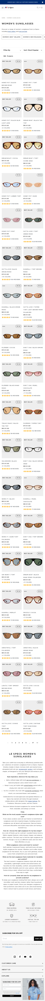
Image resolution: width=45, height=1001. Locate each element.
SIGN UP (38, 939)
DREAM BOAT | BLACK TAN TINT (32, 122)
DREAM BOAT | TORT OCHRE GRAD (30, 160)
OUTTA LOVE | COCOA (31, 685)
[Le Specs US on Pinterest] (30, 956)
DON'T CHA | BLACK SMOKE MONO (33, 349)
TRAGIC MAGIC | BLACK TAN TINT (10, 425)
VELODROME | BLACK (9, 461)
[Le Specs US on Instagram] (14, 956)
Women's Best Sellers (11, 37)
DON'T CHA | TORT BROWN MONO (33, 538)
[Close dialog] (42, 980)
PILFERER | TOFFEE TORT (32, 423)
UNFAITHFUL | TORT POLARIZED (9, 649)
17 (33, 742)
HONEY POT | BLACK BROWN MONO (9, 84)
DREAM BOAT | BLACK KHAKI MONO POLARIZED (32, 576)
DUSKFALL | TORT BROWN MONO (32, 271)
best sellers (12, 31)
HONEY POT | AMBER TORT (11, 196)
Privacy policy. (8, 946)
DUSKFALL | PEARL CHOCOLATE (29, 500)
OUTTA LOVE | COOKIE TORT (10, 725)
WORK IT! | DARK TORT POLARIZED (10, 538)
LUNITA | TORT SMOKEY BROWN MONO (10, 687)
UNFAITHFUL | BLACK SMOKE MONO (30, 649)
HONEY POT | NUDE (30, 196)
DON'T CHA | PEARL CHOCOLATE (30, 387)
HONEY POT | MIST (8, 231)
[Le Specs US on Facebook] (20, 956)
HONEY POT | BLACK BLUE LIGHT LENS (11, 122)
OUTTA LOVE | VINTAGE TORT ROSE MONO (31, 725)
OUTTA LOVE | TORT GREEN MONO (30, 233)
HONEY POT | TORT (30, 82)
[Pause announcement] (42, 2)
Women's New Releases (32, 37)
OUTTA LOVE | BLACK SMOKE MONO (9, 271)
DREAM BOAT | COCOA (10, 158)
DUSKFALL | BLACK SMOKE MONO (11, 308)
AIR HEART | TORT (8, 574)
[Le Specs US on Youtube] (25, 956)
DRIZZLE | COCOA (29, 612)
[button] (37, 7)
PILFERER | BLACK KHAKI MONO (10, 387)
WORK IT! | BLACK (8, 499)
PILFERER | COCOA (8, 347)
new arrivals (23, 31)
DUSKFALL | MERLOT (9, 612)
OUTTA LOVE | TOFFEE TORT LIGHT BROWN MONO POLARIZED (33, 310)
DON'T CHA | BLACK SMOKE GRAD (33, 462)
